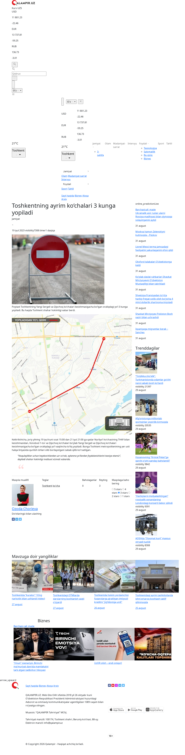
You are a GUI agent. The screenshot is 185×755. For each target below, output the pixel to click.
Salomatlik (149, 151)
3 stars (124, 492)
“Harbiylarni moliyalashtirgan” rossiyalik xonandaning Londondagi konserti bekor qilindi (154, 499)
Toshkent (47, 485)
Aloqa (85, 195)
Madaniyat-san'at (77, 176)
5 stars (118, 489)
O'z (15, 90)
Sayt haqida (67, 195)
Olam (64, 176)
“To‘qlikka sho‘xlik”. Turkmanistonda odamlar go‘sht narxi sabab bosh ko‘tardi (153, 380)
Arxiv (64, 199)
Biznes (78, 195)
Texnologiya (150, 148)
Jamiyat (67, 171)
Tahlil (71, 188)
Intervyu (66, 179)
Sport (64, 188)
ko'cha (56, 485)
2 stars (115, 496)
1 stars (126, 496)
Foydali (67, 184)
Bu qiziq (148, 155)
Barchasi (145, 209)
